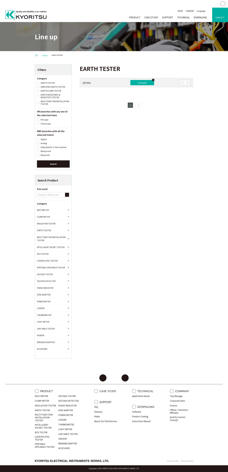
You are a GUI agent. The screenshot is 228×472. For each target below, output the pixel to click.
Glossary (98, 411)
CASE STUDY (151, 17)
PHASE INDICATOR (45, 288)
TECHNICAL (183, 17)
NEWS (180, 11)
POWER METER (43, 301)
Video (97, 416)
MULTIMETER (43, 210)
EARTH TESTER (44, 230)
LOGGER (40, 308)
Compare (142, 82)
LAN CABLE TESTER (46, 328)
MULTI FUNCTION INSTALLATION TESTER (51, 239)
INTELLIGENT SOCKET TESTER (51, 247)
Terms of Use (173, 461)
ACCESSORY (42, 349)
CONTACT (220, 17)
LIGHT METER (43, 321)
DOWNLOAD (200, 17)
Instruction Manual (141, 421)
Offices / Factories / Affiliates (179, 411)
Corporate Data (177, 400)
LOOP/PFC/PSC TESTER (47, 260)
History (173, 405)
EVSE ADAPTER (44, 294)
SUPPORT (167, 17)
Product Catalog (140, 416)
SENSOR (40, 335)
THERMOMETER (44, 315)
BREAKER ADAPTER (46, 342)
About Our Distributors (105, 421)
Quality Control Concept (177, 418)
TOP (36, 55)
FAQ (96, 406)
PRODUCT (134, 17)
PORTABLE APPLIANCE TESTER (51, 267)
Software (136, 411)
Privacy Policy (187, 461)
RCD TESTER (43, 254)
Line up (45, 55)
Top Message (176, 396)
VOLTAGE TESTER (45, 274)
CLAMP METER (43, 216)
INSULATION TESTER (46, 223)
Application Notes (141, 396)
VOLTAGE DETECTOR (46, 281)
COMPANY (190, 11)
